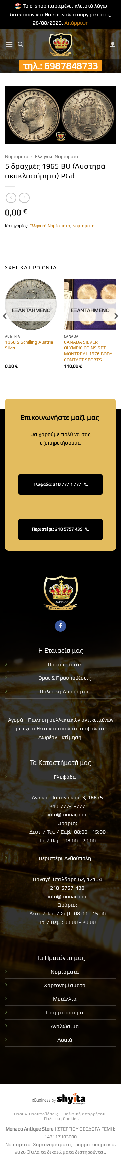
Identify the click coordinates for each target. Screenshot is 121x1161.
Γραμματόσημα (64, 1012)
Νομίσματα (16, 156)
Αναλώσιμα (65, 1026)
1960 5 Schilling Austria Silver (29, 345)
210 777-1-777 (67, 806)
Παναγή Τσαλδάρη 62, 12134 (67, 879)
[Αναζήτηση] (20, 44)
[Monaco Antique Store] (61, 44)
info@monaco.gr (67, 814)
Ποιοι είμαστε (65, 664)
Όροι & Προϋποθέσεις (64, 678)
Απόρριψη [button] (76, 23)
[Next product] (11, 198)
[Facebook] (60, 626)
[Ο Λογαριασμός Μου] (112, 44)
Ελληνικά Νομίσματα (56, 156)
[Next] (116, 329)
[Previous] (5, 329)
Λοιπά (64, 1040)
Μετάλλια (65, 999)
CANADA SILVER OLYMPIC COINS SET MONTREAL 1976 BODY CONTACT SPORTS (88, 350)
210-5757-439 (67, 887)
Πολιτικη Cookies (61, 1118)
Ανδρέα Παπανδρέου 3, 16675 (67, 797)
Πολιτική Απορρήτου (65, 691)
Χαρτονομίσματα (65, 985)
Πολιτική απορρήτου (84, 1114)
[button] (9, 44)
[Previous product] (24, 198)
